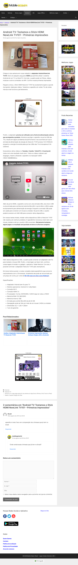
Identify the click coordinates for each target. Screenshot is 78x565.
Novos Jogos (18, 13)
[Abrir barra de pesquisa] (76, 17)
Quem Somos (7, 538)
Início (1, 22)
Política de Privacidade (10, 546)
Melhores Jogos (54, 13)
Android (27, 13)
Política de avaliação (9, 544)
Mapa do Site (45, 511)
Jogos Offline (41, 13)
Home (3, 13)
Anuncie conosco (8, 549)
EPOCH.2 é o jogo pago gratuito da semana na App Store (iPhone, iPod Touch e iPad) (28, 393)
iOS (33, 13)
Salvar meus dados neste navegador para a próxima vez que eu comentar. (28, 494)
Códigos (12, 17)
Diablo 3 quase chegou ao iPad (13, 395)
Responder (8, 429)
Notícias (10, 13)
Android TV (8, 391)
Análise (65, 13)
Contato (5, 541)
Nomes (3, 17)
